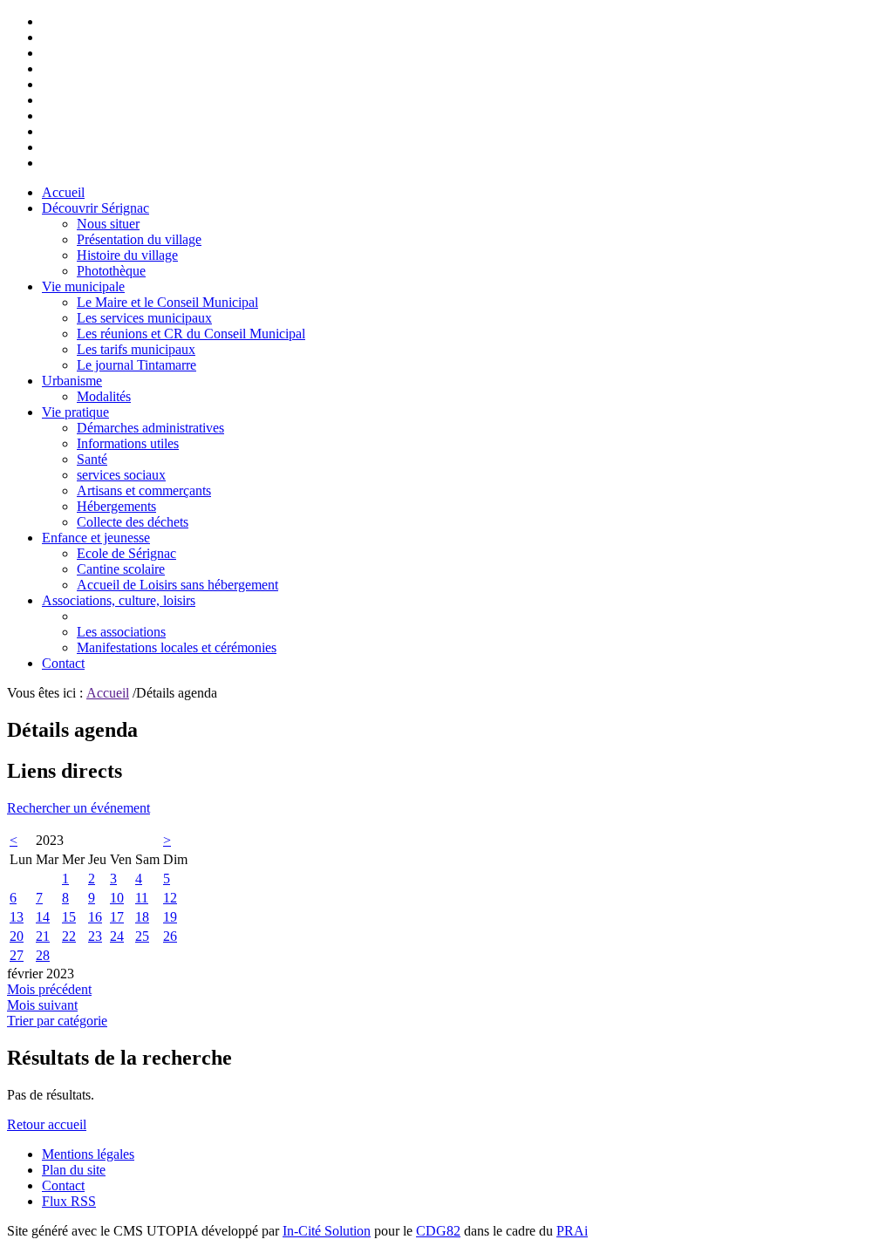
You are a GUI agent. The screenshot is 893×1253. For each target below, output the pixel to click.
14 (43, 916)
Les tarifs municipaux (136, 349)
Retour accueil (46, 1124)
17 (117, 916)
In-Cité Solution (327, 1230)
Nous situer (108, 223)
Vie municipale (83, 286)
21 (43, 936)
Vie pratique (75, 412)
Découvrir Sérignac (95, 208)
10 (117, 897)
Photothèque (111, 270)
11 (141, 897)
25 (142, 936)
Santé (92, 459)
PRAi (572, 1230)
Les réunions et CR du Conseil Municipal (191, 333)
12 (170, 897)
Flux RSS (69, 1201)
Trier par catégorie (57, 1020)
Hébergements (116, 506)
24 (117, 936)
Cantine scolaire (121, 569)
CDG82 (438, 1230)
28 (43, 955)
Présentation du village (139, 239)
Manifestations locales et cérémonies (176, 647)
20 (17, 936)
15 (69, 916)
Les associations (121, 631)
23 (95, 936)
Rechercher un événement (78, 807)
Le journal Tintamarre (136, 365)
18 (142, 916)
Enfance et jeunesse (96, 537)
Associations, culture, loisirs (118, 600)
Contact (63, 663)
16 (95, 916)
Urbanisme (72, 380)
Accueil (63, 192)
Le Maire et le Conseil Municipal (167, 302)
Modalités (104, 396)
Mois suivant (42, 1005)
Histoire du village (127, 255)
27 (17, 955)
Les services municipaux (144, 317)
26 (170, 936)
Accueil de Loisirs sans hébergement (177, 584)
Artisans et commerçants (144, 490)
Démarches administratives (150, 427)
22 (69, 936)
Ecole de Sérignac (126, 553)
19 (170, 916)
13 (17, 916)
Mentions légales (88, 1154)
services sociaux (121, 474)
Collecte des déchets (132, 521)
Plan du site (74, 1169)
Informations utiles (128, 443)
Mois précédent (49, 989)
